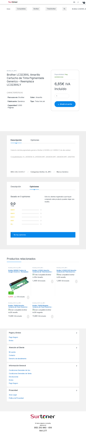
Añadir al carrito (66, 104)
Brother (36, 9)
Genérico (65, 172)
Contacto (12, 355)
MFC (15, 71)
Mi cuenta (12, 352)
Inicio (8, 9)
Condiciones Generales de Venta (20, 373)
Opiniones (35, 140)
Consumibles (21, 9)
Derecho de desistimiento (17, 358)
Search (74, 2)
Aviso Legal (13, 395)
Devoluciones (13, 377)
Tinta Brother (51, 9)
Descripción (16, 140)
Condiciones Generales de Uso (19, 370)
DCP (14, 267)
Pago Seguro (13, 337)
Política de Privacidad (16, 398)
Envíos (11, 340)
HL (64, 9)
